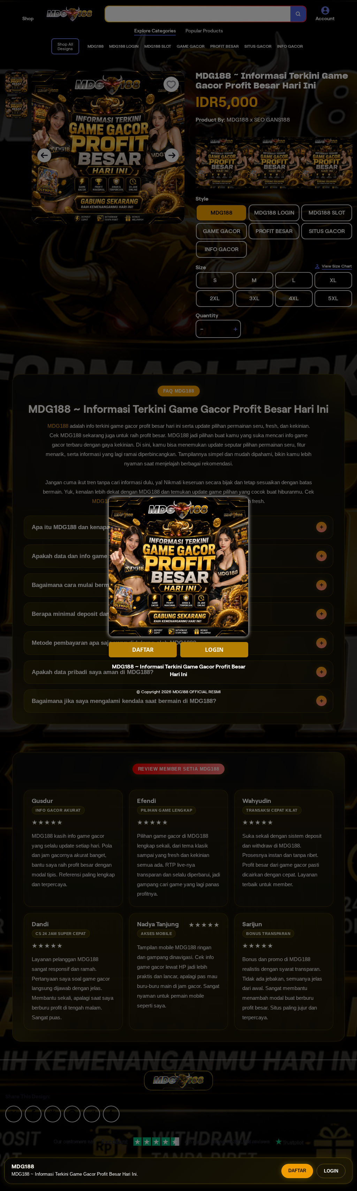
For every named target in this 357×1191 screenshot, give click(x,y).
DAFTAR (297, 1170)
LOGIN (331, 1171)
